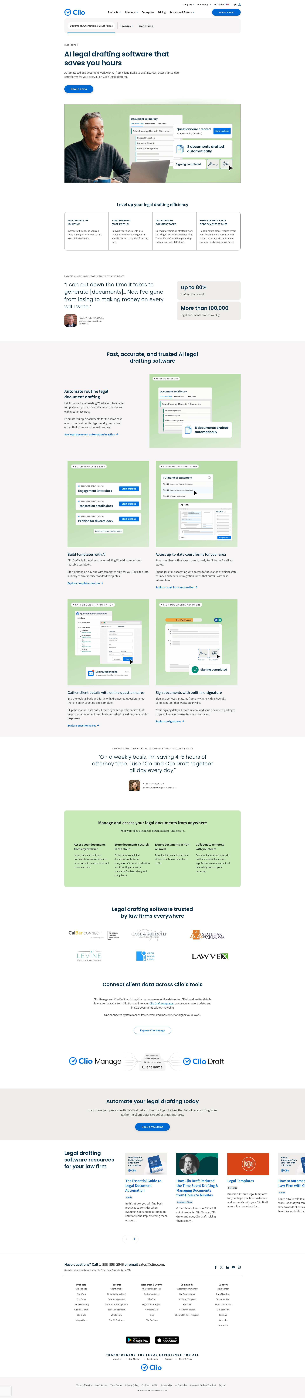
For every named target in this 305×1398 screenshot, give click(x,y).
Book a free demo (152, 1127)
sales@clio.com (151, 1264)
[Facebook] (215, 1267)
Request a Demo (226, 12)
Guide (129, 1197)
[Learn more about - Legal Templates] (248, 1190)
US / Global (219, 4)
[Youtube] (233, 1267)
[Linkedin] (227, 1267)
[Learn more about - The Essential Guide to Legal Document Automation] (146, 1190)
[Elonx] (221, 1267)
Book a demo (79, 89)
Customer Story (184, 1202)
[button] (126, 1239)
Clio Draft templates (161, 1003)
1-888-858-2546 (111, 1264)
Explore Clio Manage (152, 1030)
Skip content (73, 1156)
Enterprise (148, 12)
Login (235, 4)
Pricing (162, 12)
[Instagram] (239, 1267)
